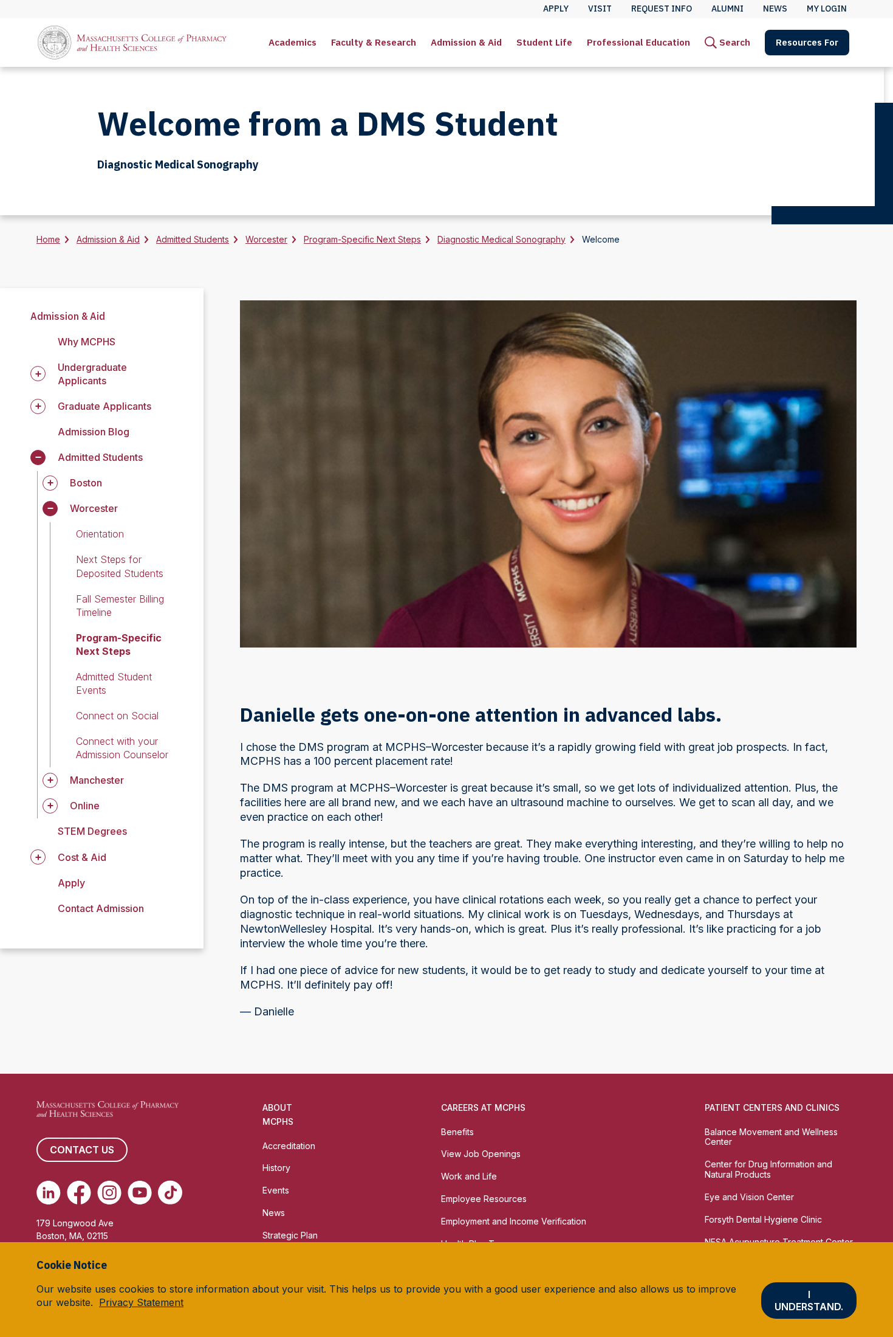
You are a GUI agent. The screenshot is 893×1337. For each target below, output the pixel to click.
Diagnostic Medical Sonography (501, 239)
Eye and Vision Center (749, 1197)
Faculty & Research (373, 42)
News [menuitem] (775, 8)
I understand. (809, 1300)
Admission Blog (93, 432)
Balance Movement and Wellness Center (771, 1137)
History (276, 1168)
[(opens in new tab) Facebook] (79, 1192)
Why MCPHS (86, 342)
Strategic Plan (290, 1235)
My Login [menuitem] (827, 8)
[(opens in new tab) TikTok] (170, 1192)
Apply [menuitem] (556, 8)
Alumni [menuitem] (727, 8)
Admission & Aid (466, 42)
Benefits (457, 1132)
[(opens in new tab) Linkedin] (48, 1192)
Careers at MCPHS (483, 1107)
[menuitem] (292, 42)
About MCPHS (277, 1114)
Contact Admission (101, 908)
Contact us (82, 1150)
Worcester (266, 239)
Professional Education (638, 42)
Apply (71, 883)
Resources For (807, 42)
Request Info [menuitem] (661, 8)
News (273, 1212)
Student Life (544, 42)
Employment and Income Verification (513, 1221)
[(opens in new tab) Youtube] (140, 1192)
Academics (292, 42)
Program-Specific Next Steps (362, 239)
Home (48, 239)
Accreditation (288, 1146)
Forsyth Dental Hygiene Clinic (763, 1219)
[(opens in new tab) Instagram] (109, 1192)
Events (275, 1190)
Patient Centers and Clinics (772, 1107)
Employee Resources (484, 1199)
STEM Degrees (92, 831)
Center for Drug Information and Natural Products (768, 1169)
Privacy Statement (141, 1302)
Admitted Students (192, 239)
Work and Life (469, 1176)
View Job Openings (481, 1154)
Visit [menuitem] (600, 8)
